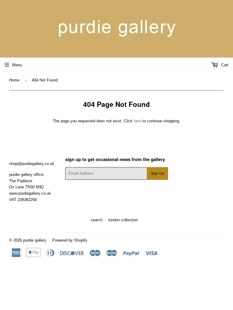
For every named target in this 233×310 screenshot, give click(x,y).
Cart (224, 65)
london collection (123, 220)
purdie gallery (34, 240)
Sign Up (157, 173)
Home (14, 80)
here (137, 121)
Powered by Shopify (69, 240)
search (97, 220)
